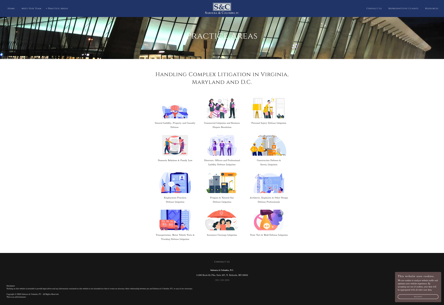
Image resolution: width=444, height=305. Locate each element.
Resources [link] (431, 8)
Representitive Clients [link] (403, 8)
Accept (418, 296)
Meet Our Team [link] (31, 8)
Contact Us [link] (374, 8)
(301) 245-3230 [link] (222, 280)
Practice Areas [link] (58, 8)
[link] (222, 8)
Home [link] (11, 8)
